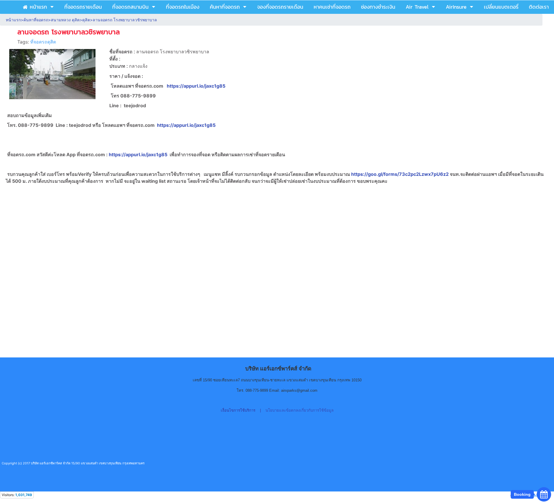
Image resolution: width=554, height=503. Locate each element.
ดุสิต (86, 19)
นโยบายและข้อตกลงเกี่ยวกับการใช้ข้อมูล (299, 410)
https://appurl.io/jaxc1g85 (196, 86)
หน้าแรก (13, 19)
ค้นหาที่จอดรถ (35, 19)
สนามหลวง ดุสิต (65, 19)
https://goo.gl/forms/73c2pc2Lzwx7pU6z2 (400, 174)
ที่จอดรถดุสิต (43, 42)
